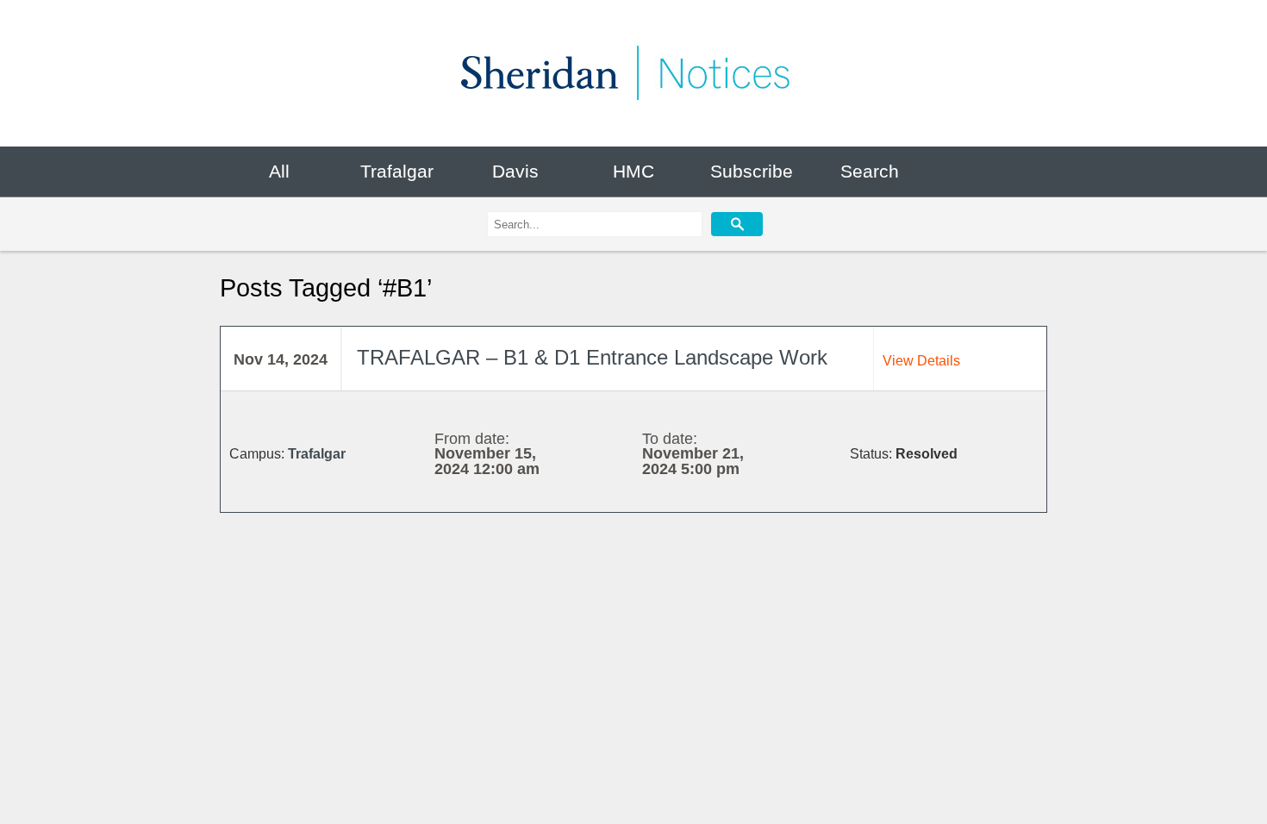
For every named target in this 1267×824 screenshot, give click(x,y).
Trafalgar (397, 171)
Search (869, 171)
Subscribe (751, 171)
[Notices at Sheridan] (633, 73)
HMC (633, 171)
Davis (515, 171)
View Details (921, 360)
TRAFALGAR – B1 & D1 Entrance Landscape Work (592, 357)
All (279, 171)
